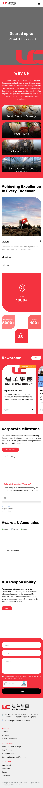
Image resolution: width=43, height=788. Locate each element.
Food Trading (6, 750)
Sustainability (7, 765)
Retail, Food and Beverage (11, 747)
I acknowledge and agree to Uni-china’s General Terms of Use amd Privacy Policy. (23, 677)
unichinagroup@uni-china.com (17, 720)
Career (4, 772)
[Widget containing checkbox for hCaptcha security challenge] (15, 684)
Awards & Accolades (9, 738)
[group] (19, 389)
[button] (4, 509)
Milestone (5, 735)
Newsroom (6, 768)
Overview (5, 732)
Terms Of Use (6, 785)
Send (21, 691)
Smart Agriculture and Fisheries (14, 757)
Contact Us (6, 775)
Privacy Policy (16, 785)
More (36, 358)
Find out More (10, 449)
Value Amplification (9, 753)
